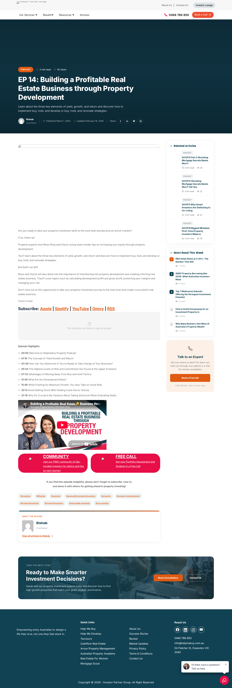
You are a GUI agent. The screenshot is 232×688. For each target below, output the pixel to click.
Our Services (27, 14)
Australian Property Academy (97, 653)
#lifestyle (40, 496)
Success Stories (138, 633)
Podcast (26, 69)
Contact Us (182, 5)
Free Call (126, 456)
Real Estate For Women (94, 658)
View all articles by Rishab (36, 536)
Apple (46, 308)
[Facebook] (120, 121)
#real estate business (79, 503)
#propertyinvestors (54, 503)
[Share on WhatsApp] (140, 121)
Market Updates (138, 643)
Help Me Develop (90, 633)
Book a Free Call (190, 377)
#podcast (55, 496)
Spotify (62, 308)
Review (133, 638)
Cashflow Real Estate (93, 643)
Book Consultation (168, 577)
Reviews (84, 14)
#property (106, 496)
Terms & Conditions (140, 653)
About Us (167, 5)
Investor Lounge (204, 5)
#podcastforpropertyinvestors (80, 496)
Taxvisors (86, 638)
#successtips (102, 503)
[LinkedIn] (127, 121)
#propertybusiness (29, 503)
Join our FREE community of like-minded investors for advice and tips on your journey (63, 466)
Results (47, 14)
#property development (128, 496)
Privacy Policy (137, 648)
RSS (111, 308)
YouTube (80, 308)
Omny (98, 308)
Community (56, 456)
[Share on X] (134, 121)
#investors (25, 496)
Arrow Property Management (97, 648)
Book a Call (201, 14)
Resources (65, 14)
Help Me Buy (88, 628)
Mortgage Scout (90, 663)
